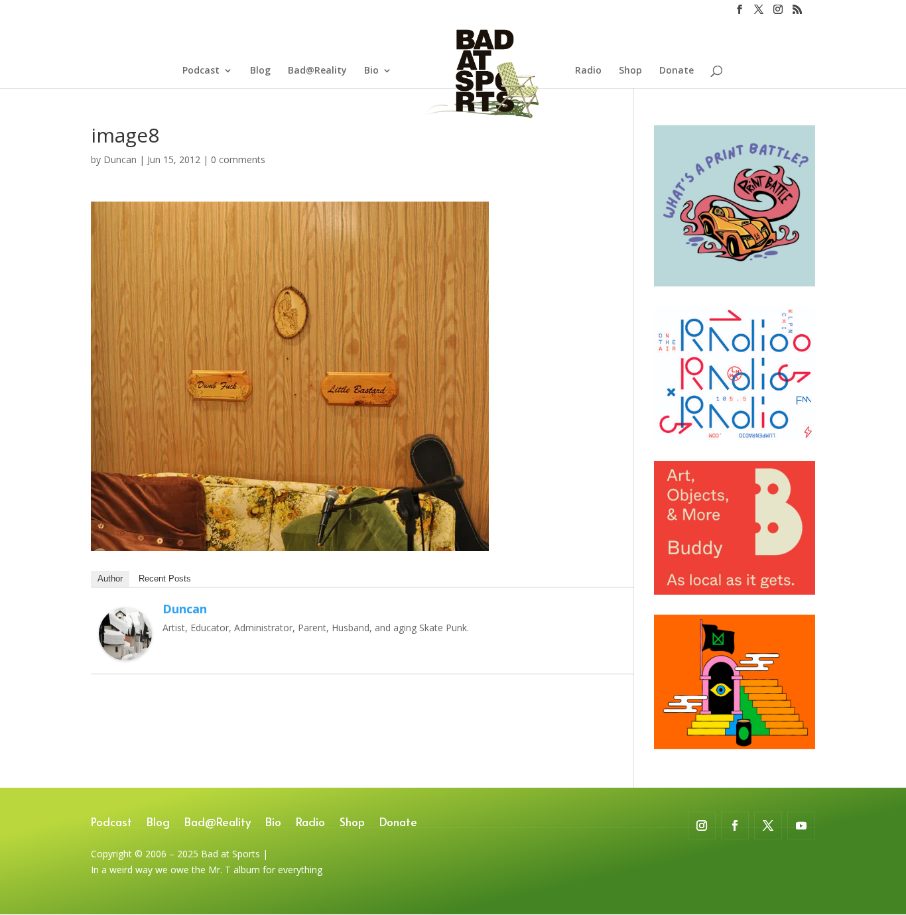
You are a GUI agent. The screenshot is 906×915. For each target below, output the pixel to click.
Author (110, 578)
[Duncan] (125, 652)
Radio (588, 71)
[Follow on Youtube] (801, 825)
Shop (630, 71)
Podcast (201, 71)
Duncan (120, 159)
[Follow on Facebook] (735, 825)
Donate (676, 71)
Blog (260, 71)
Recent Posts (165, 578)
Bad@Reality (317, 71)
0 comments (238, 159)
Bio (371, 71)
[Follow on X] (768, 825)
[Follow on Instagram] (702, 825)
